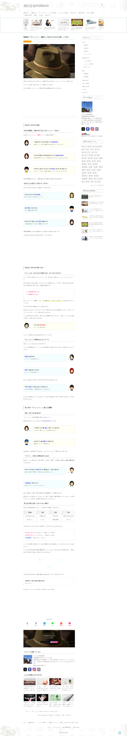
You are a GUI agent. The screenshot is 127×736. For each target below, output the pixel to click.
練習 (35, 15)
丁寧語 (97, 155)
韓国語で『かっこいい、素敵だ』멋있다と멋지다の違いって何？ (64, 722)
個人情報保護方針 (67, 727)
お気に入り (48, 15)
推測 (91, 167)
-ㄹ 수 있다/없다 (98, 146)
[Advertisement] (49, 103)
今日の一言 (73, 12)
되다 (88, 181)
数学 (84, 169)
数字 (101, 167)
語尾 (91, 175)
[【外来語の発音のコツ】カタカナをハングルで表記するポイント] (91, 22)
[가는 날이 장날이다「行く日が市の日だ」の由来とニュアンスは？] (55, 681)
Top (24, 722)
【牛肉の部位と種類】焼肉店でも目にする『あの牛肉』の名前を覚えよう (96, 217)
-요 (92, 149)
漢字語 (84, 172)
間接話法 (85, 178)
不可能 (90, 158)
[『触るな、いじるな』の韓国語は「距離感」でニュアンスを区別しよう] (68, 697)
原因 (89, 161)
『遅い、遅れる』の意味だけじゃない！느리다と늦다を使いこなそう (67, 688)
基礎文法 (25, 12)
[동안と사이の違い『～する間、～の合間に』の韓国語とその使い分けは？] (55, 697)
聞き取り (85, 175)
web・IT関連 (90, 12)
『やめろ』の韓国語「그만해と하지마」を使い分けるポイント (42, 704)
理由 (90, 172)
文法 (83, 42)
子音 (90, 164)
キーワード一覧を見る (98, 185)
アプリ (98, 149)
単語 (84, 161)
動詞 (101, 158)
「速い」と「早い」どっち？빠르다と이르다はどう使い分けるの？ (41, 711)
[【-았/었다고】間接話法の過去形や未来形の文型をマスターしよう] (36, 22)
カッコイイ (38, 41)
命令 (100, 161)
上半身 (84, 158)
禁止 (95, 172)
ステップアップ (42, 12)
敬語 (96, 167)
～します (99, 181)
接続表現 (85, 167)
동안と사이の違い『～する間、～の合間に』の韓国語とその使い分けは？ (55, 704)
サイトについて (56, 727)
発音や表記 (81, 12)
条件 (100, 169)
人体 (96, 158)
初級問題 (86, 76)
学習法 (96, 164)
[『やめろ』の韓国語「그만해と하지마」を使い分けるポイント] (42, 697)
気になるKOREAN (35, 5)
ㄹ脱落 (91, 155)
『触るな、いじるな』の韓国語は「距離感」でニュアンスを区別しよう (67, 704)
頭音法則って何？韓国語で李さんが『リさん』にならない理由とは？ (96, 238)
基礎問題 (86, 73)
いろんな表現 (52, 12)
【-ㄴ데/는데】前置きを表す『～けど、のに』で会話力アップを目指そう (96, 211)
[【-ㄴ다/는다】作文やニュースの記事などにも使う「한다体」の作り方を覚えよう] (50, 22)
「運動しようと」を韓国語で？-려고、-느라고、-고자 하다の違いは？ (29, 704)
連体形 (96, 175)
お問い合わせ (76, 727)
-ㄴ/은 (84, 146)
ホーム (49, 727)
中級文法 (86, 51)
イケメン (34, 41)
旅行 (94, 169)
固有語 (84, 164)
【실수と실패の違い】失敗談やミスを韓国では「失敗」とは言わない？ (55, 715)
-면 (84, 149)
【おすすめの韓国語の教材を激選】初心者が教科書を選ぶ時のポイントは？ (96, 224)
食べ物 (101, 178)
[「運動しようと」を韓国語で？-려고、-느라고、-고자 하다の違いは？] (30, 697)
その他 (40, 15)
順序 (91, 178)
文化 (89, 169)
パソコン (95, 152)
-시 (88, 149)
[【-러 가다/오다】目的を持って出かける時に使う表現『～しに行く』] (77, 22)
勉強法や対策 (28, 15)
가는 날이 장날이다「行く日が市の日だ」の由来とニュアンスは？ (55, 688)
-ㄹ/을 (90, 146)
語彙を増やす (85, 58)
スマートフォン (86, 152)
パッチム (85, 155)
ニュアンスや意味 (63, 12)
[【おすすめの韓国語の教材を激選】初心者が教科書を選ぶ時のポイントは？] (63, 22)
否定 (94, 161)
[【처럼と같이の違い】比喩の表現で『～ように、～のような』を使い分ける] (30, 681)
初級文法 (33, 12)
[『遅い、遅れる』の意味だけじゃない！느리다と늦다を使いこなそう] (68, 681)
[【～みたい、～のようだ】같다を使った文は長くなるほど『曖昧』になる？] (42, 681)
